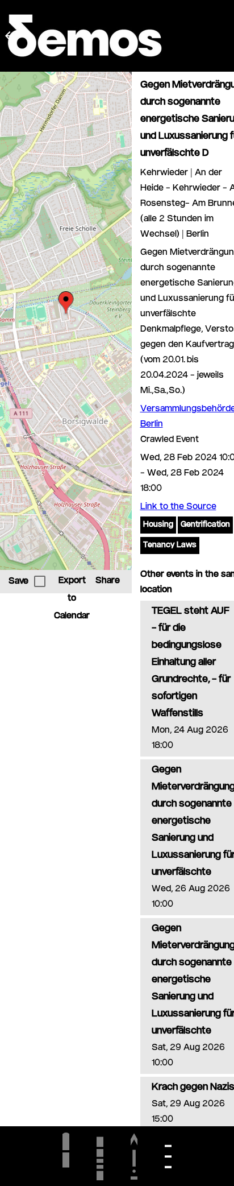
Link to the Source (178, 507)
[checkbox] (39, 581)
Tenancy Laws (170, 545)
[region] (66, 321)
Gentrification (205, 525)
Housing (158, 525)
